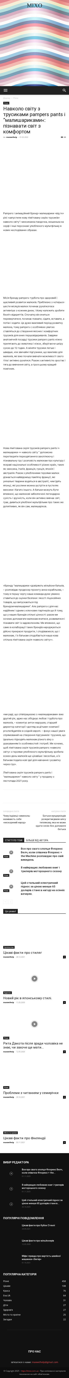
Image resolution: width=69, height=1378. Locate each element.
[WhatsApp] (53, 144)
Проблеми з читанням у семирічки (31, 1093)
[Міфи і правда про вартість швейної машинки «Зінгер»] (11, 1260)
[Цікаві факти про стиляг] (34, 933)
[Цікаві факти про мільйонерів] (11, 1244)
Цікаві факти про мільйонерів (38, 1240)
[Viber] (38, 144)
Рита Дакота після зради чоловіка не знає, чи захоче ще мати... (33, 1045)
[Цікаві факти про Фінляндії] (34, 1119)
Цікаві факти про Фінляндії (24, 1138)
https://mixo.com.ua (30, 1371)
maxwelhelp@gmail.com (45, 1362)
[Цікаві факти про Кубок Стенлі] (11, 1229)
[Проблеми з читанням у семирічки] (34, 1073)
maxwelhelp (11, 137)
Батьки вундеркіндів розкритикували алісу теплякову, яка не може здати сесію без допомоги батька (51, 822)
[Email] (61, 144)
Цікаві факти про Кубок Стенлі (38, 1225)
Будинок (7, 993)
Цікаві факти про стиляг (22, 953)
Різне (15, 98)
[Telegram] (46, 144)
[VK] (24, 144)
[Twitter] (31, 144)
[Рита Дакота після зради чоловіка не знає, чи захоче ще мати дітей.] (34, 1024)
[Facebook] (16, 144)
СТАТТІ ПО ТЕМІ (13, 840)
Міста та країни (10, 1133)
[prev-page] (5, 902)
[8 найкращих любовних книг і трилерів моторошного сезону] (11, 871)
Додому (6, 98)
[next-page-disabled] (10, 902)
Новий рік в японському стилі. (27, 998)
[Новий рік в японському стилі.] (34, 978)
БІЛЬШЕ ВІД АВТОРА (37, 840)
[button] (5, 90)
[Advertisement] (34, 50)
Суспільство (9, 947)
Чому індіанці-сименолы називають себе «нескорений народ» (16, 819)
